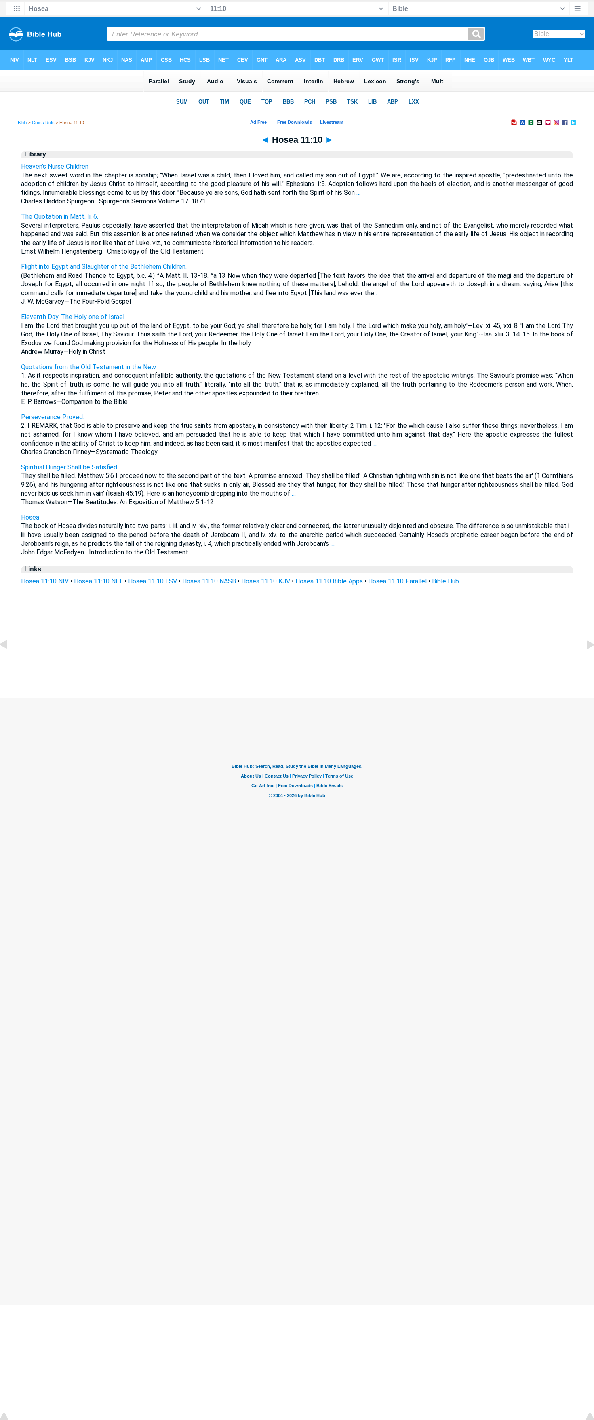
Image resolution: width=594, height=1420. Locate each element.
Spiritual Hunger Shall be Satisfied (69, 467)
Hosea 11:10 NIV (45, 581)
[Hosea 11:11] (584, 663)
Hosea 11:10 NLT (98, 581)
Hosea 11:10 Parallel (397, 581)
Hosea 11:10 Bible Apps (329, 581)
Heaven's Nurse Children (54, 166)
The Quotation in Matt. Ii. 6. (59, 216)
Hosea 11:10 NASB (209, 581)
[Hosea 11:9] (10, 663)
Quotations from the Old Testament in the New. (89, 367)
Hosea (30, 517)
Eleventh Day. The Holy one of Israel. (73, 317)
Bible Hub (445, 581)
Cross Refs (43, 122)
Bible (22, 122)
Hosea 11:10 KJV (265, 581)
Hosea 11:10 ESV (152, 581)
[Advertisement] (297, 649)
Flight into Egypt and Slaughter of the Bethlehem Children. (104, 266)
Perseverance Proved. (52, 417)
